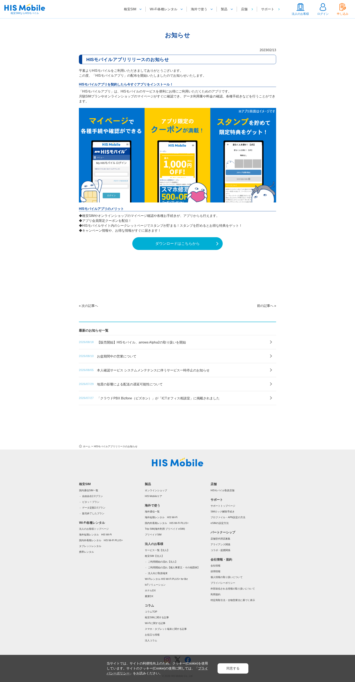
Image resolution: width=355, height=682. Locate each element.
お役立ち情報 (152, 634)
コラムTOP (151, 611)
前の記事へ (265, 305)
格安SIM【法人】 (154, 556)
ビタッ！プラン (90, 502)
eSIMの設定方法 (220, 523)
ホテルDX (150, 590)
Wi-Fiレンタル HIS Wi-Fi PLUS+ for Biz (166, 579)
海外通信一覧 (152, 511)
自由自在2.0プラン (92, 496)
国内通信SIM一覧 (88, 490)
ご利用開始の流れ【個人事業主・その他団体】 (174, 567)
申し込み (342, 13)
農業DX (149, 596)
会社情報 (215, 565)
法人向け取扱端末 (158, 573)
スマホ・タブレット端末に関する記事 (166, 629)
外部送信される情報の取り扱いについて (233, 588)
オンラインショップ (156, 490)
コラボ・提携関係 (220, 550)
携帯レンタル (86, 551)
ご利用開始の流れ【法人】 (163, 561)
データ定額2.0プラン (93, 507)
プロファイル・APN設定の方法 (228, 517)
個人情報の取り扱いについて (227, 577)
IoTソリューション (155, 584)
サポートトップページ (223, 505)
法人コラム (151, 640)
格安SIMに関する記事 (157, 617)
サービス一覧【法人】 (157, 550)
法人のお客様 (300, 13)
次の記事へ (90, 305)
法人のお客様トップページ (94, 528)
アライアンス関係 (220, 544)
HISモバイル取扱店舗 (222, 490)
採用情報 (215, 571)
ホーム (86, 446)
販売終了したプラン (93, 513)
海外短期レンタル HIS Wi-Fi (95, 534)
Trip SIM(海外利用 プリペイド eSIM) (165, 528)
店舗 (244, 9)
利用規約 (215, 594)
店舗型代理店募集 (220, 538)
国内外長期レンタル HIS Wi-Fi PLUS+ (101, 540)
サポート (267, 9)
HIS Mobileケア (153, 496)
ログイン (323, 13)
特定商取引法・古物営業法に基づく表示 (233, 600)
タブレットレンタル (90, 546)
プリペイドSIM (153, 534)
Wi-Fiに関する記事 (155, 623)
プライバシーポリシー (223, 582)
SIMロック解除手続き (223, 511)
